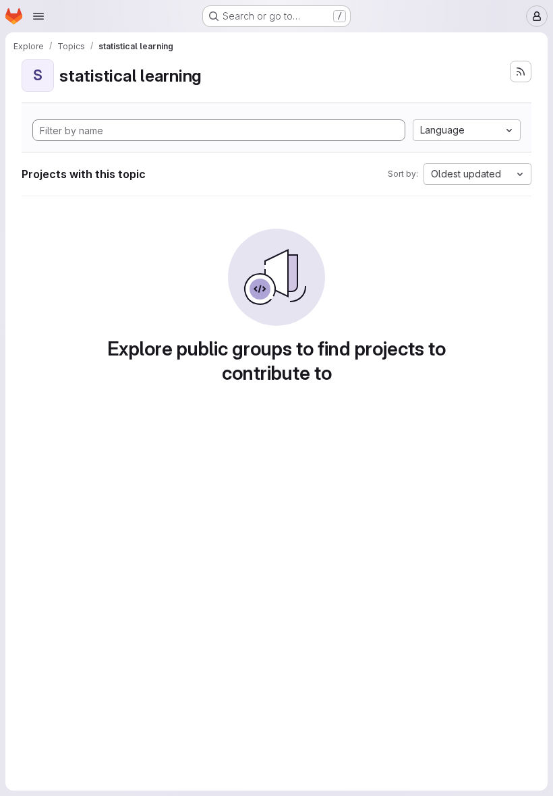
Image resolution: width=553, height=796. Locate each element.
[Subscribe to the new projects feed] (520, 71)
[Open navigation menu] (38, 16)
